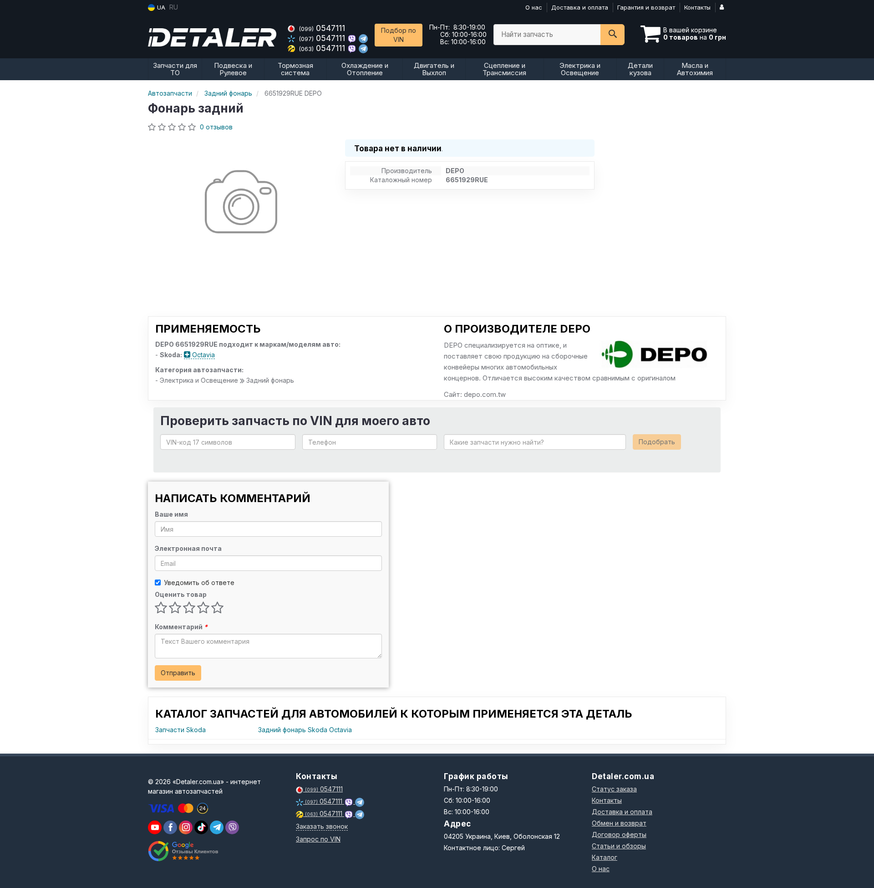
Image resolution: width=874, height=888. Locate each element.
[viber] (170, 827)
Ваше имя (171, 514)
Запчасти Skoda (180, 730)
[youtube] (155, 827)
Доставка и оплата (579, 7)
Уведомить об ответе (199, 582)
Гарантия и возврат (646, 7)
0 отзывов (216, 127)
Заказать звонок (322, 826)
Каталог (604, 857)
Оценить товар (181, 594)
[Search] (612, 34)
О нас (533, 7)
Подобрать (657, 442)
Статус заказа (614, 789)
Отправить (178, 673)
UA (160, 7)
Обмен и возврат (619, 823)
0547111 (322, 28)
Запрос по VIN (318, 839)
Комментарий (181, 627)
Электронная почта (188, 548)
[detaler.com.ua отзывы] (183, 851)
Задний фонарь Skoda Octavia (305, 730)
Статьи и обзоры (619, 846)
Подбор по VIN (398, 34)
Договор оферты (619, 834)
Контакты (697, 7)
